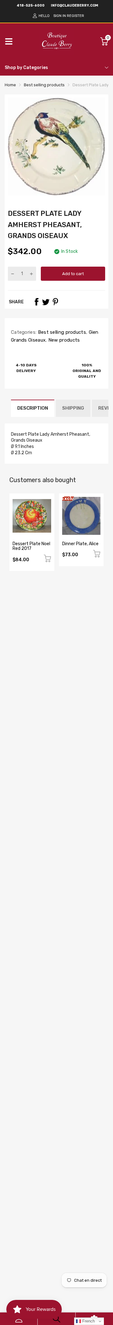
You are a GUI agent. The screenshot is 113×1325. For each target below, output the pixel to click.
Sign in (59, 16)
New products (63, 340)
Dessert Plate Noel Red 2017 (31, 546)
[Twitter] (46, 302)
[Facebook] (36, 302)
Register (75, 16)
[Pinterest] (55, 302)
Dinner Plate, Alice (80, 543)
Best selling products (61, 332)
